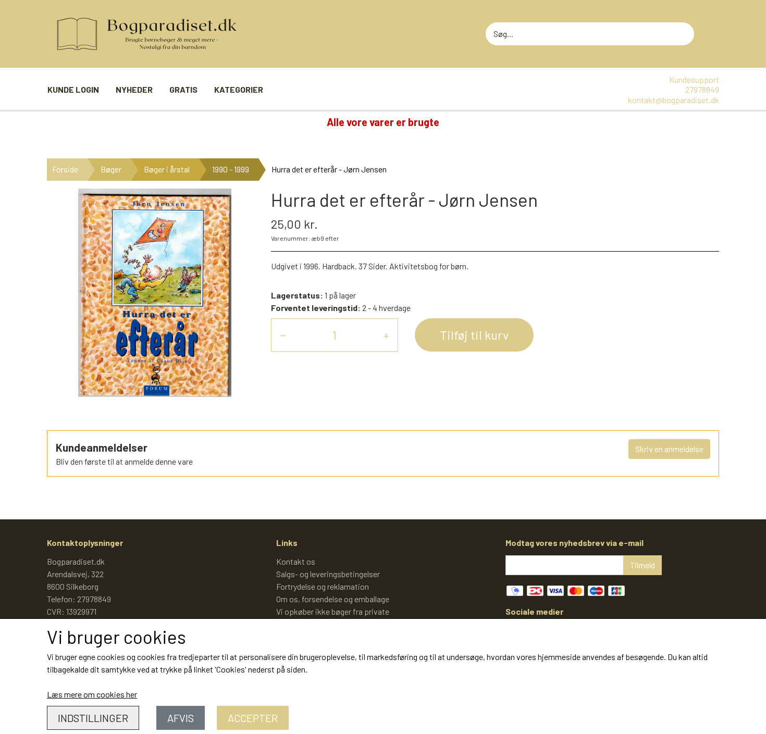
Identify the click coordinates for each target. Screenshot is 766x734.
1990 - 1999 (230, 169)
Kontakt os (295, 561)
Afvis (180, 718)
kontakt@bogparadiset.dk (673, 100)
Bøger (111, 169)
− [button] (283, 334)
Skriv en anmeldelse (669, 449)
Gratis (183, 89)
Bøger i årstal (167, 169)
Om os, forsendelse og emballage (332, 599)
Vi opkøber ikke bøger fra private (332, 611)
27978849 (702, 89)
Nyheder (134, 89)
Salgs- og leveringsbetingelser (328, 574)
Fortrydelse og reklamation (322, 586)
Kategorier (238, 89)
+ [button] (386, 334)
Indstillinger (93, 718)
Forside (65, 169)
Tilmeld (642, 565)
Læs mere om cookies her (92, 694)
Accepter (253, 718)
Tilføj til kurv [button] (474, 334)
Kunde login (73, 89)
